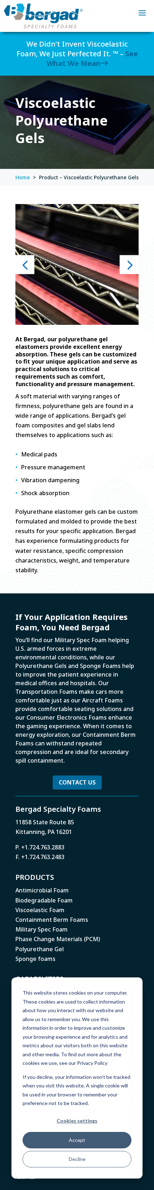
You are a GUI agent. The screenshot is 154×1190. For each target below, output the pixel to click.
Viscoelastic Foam (39, 910)
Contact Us (77, 782)
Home (22, 177)
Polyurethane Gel (39, 949)
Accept (77, 1140)
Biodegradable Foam (44, 900)
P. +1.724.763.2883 (39, 847)
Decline (77, 1159)
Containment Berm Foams (51, 920)
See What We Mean (92, 58)
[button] (24, 264)
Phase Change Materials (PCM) (57, 939)
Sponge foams (35, 959)
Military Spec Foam (41, 929)
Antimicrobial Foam (42, 890)
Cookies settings (77, 1121)
